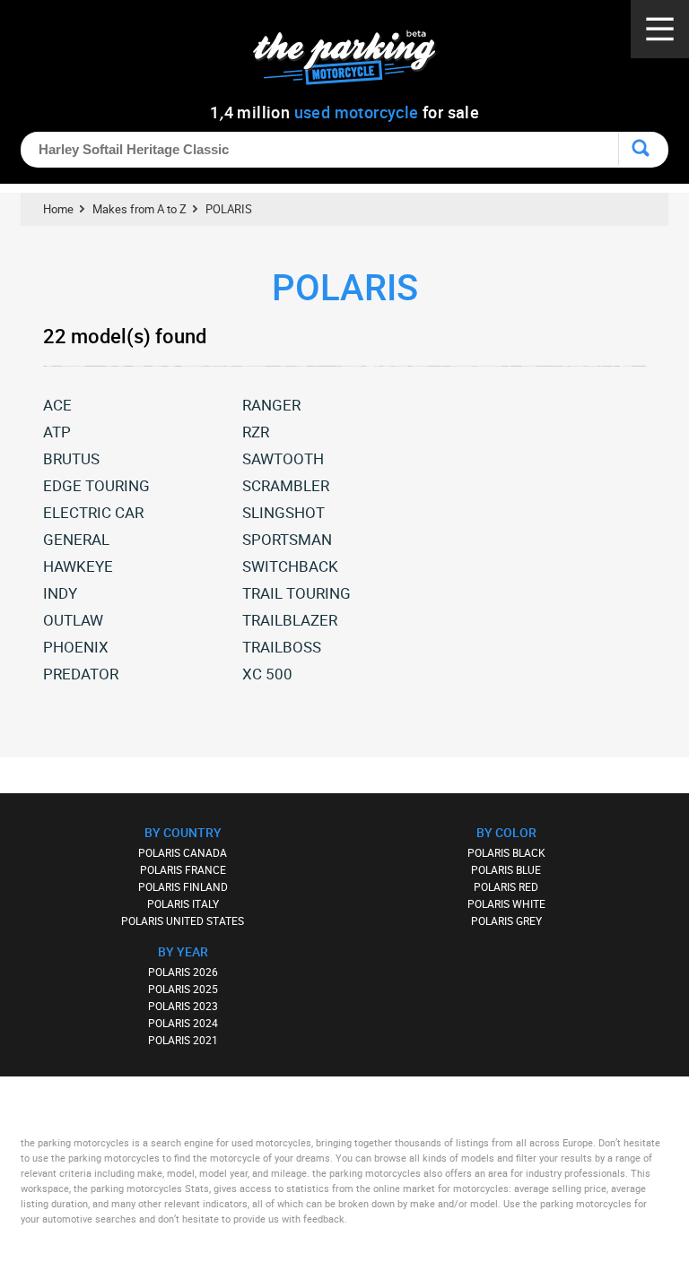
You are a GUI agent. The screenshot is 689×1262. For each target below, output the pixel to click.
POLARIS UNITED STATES (182, 920)
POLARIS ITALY (183, 903)
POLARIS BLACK (506, 852)
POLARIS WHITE (506, 903)
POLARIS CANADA (182, 852)
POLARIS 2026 (183, 971)
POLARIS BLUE (506, 869)
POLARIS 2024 (183, 1023)
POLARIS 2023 (183, 1005)
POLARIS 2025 (183, 988)
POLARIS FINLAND (183, 886)
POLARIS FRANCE (183, 869)
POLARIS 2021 (183, 1040)
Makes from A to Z (139, 209)
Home (58, 209)
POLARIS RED (506, 886)
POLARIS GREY (506, 920)
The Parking (354, 62)
